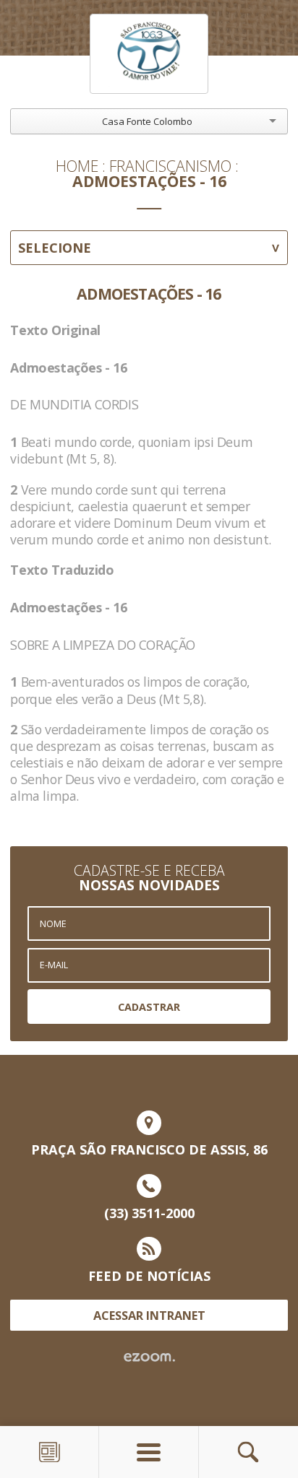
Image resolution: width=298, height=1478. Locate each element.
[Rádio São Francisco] (149, 53)
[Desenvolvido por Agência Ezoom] (149, 1357)
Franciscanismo (170, 165)
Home (77, 165)
